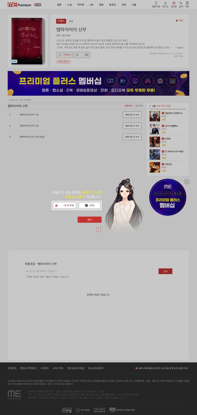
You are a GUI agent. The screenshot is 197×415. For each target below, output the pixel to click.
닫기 (90, 219)
